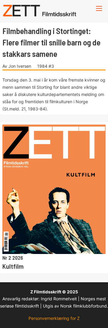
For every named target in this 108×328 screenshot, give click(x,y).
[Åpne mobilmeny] (99, 8)
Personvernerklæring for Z (54, 318)
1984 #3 (45, 66)
